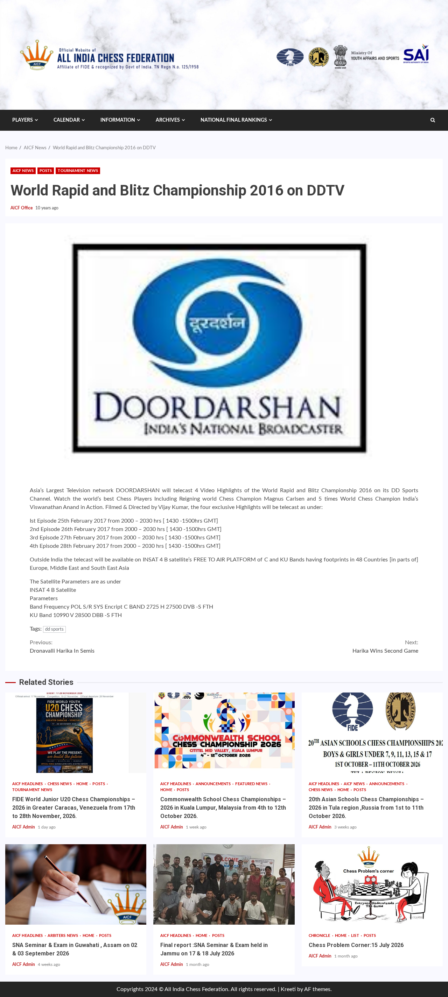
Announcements (214, 784)
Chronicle (320, 936)
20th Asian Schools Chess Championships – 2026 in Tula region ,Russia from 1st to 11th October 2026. (372, 733)
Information (117, 120)
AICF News (23, 171)
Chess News (60, 784)
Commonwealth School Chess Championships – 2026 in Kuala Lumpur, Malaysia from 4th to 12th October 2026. (223, 733)
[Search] (432, 120)
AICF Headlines (28, 784)
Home (82, 784)
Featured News (251, 784)
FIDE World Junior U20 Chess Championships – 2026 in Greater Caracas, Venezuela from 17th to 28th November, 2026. (75, 733)
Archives (168, 120)
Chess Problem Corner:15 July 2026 (372, 884)
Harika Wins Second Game (385, 647)
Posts (46, 171)
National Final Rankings (234, 120)
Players (22, 120)
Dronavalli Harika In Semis (62, 647)
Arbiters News (63, 936)
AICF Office (22, 208)
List (355, 936)
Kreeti (288, 989)
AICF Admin (24, 827)
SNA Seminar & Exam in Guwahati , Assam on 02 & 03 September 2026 (75, 884)
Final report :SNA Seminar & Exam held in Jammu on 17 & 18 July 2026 (223, 884)
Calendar (67, 120)
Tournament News (78, 171)
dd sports (54, 629)
